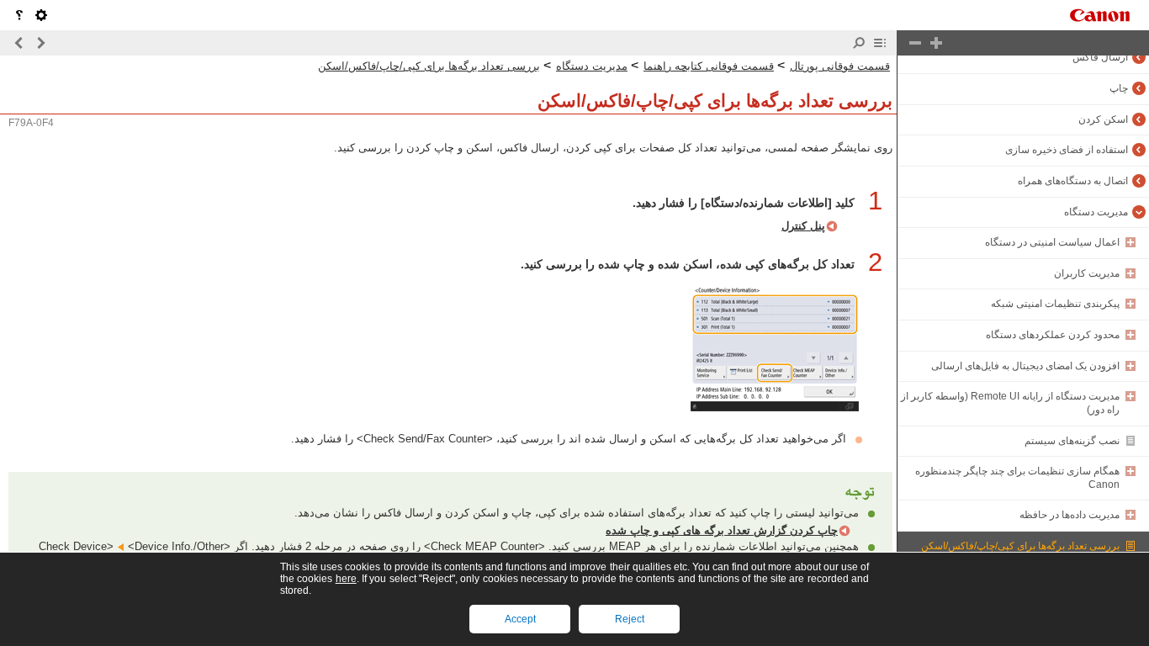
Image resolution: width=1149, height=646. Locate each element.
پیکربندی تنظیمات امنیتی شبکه (1055, 304)
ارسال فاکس (1100, 57)
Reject (629, 619)
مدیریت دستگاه (1096, 212)
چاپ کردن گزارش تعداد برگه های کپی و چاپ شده (722, 530)
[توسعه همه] (936, 43)
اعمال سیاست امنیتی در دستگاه (1052, 242)
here (346, 579)
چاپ (1118, 88)
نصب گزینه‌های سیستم (1072, 441)
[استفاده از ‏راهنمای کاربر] (19, 15)
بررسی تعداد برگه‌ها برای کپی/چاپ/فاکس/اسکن (1020, 546)
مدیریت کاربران (1087, 273)
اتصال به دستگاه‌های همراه (1073, 181)
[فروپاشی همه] (915, 43)
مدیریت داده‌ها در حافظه (1069, 515)
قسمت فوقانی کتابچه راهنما (708, 66)
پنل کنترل (803, 226)
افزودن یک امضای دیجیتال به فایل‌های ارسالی (1025, 366)
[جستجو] (859, 43)
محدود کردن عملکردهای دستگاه (1053, 335)
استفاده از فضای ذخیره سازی (1066, 150)
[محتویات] (880, 43)
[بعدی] (19, 43)
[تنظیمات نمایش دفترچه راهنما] (41, 15)
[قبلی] (40, 43)
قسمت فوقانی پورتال (840, 66)
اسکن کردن (1103, 119)
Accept (520, 619)
